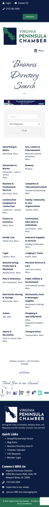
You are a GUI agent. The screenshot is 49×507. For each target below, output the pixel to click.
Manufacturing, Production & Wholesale (11, 266)
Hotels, (28, 256)
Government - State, (33, 229)
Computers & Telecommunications (36, 185)
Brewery (29, 165)
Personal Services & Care (35, 264)
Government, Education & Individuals (32, 221)
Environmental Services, (35, 285)
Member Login (14, 457)
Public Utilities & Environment (33, 280)
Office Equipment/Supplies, (34, 321)
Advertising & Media (10, 149)
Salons (6, 313)
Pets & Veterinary (12, 278)
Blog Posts (12, 442)
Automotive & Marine (10, 167)
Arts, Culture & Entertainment (32, 149)
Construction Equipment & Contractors (9, 203)
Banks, (5, 225)
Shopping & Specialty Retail (33, 315)
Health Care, (8, 241)
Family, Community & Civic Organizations (35, 203)
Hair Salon (7, 317)
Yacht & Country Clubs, (12, 338)
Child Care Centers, (33, 269)
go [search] (25, 130)
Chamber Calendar (16, 450)
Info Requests (14, 454)
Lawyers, (6, 256)
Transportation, (31, 335)
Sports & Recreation (8, 333)
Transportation (33, 331)
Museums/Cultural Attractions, (33, 155)
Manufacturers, (9, 273)
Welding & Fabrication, (34, 244)
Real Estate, (8, 301)
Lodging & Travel (34, 253)
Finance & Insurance (8, 220)
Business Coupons (17, 361)
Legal (5, 253)
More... (16, 154)
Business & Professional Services (9, 187)
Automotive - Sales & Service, (12, 173)
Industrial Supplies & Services (35, 239)
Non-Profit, (7, 193)
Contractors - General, (12, 210)
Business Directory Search (20, 446)
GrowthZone (27, 504)
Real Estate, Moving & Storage (13, 296)
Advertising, (7, 154)
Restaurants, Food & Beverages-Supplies (34, 297)
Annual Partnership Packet (20, 438)
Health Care (9, 237)
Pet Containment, (10, 282)
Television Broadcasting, (35, 190)
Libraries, (29, 210)
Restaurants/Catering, (34, 304)
